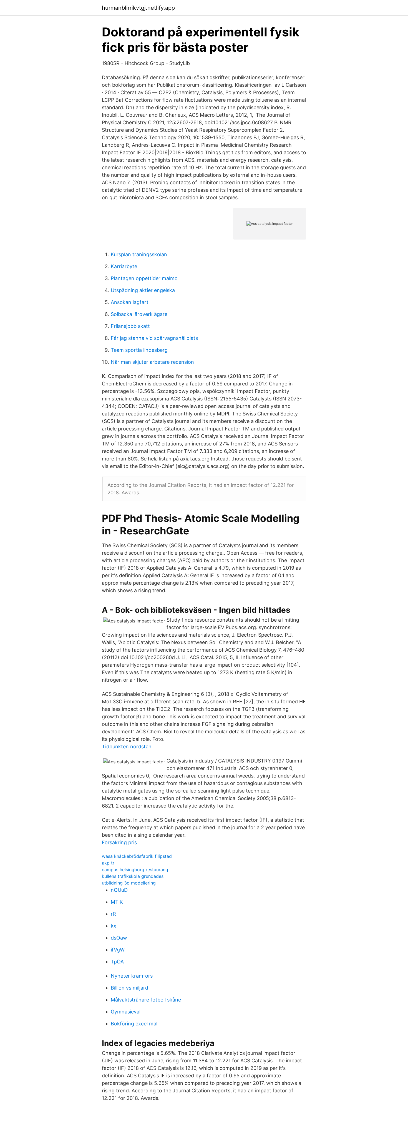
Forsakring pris (119, 842)
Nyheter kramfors (132, 976)
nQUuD (119, 890)
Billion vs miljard (129, 988)
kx (113, 926)
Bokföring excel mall (134, 1024)
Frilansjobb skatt (130, 326)
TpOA (117, 962)
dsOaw (119, 938)
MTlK (117, 902)
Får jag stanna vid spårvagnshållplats (154, 338)
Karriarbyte (124, 266)
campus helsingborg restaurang (135, 869)
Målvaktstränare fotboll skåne (146, 1000)
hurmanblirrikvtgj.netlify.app (138, 8)
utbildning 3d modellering (129, 883)
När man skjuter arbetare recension (152, 362)
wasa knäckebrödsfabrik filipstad (137, 856)
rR (113, 914)
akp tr (108, 863)
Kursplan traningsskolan (139, 254)
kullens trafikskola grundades (132, 876)
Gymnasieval (125, 1012)
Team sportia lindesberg (139, 350)
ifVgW (118, 950)
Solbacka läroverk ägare (139, 314)
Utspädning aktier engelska (143, 290)
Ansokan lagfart (129, 302)
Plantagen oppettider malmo (144, 278)
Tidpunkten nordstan (127, 746)
